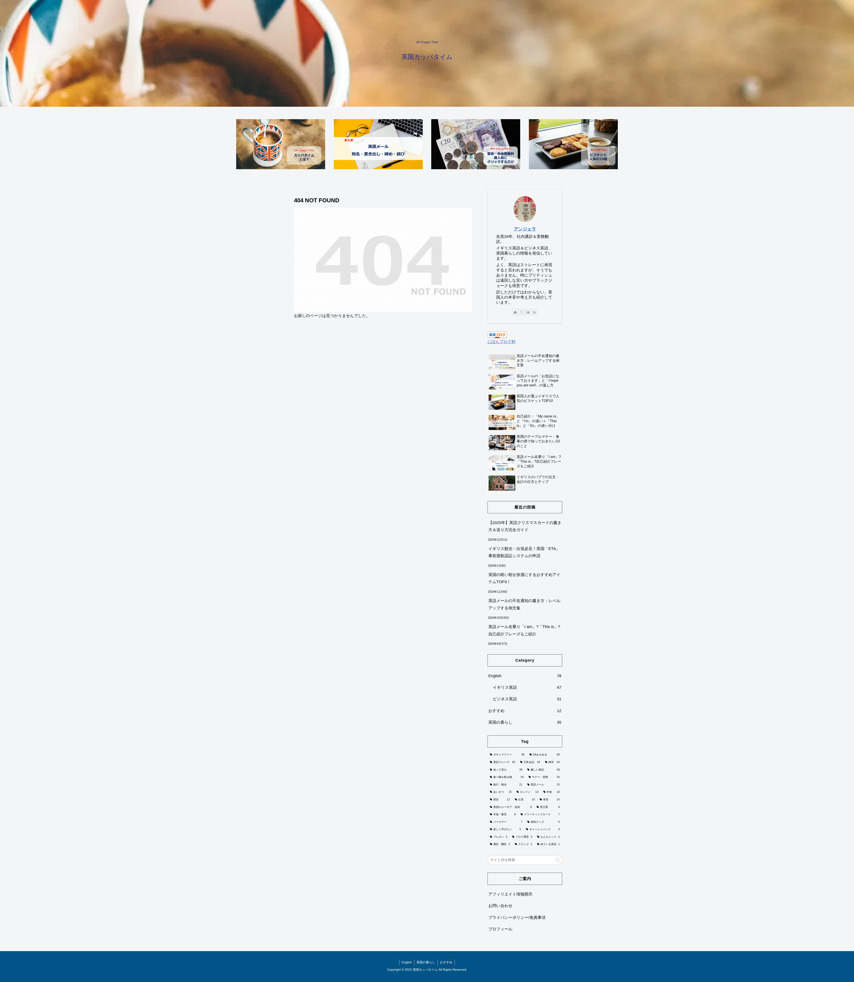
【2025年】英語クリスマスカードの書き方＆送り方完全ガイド (524, 526)
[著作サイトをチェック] (515, 312)
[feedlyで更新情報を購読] (528, 312)
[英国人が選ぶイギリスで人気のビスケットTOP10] (573, 144)
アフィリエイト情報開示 (510, 894)
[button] (558, 859)
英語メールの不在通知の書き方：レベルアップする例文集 (524, 604)
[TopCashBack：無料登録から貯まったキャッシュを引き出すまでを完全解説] (475, 144)
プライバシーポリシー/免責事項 (517, 917)
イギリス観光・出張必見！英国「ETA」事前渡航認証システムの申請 (524, 552)
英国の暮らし (426, 962)
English (407, 962)
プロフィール (500, 929)
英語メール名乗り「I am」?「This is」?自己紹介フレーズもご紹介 (524, 630)
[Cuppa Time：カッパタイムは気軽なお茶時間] (280, 144)
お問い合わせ (500, 906)
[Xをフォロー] (522, 312)
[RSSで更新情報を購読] (534, 312)
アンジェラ (525, 229)
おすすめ (446, 962)
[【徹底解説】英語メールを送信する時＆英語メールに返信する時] (378, 144)
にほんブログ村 (501, 341)
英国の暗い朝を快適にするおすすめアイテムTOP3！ (524, 578)
